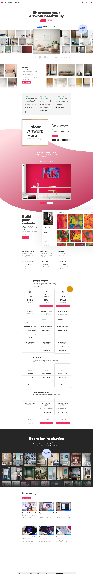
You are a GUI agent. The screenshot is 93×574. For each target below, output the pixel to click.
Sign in (83, 2)
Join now (87, 2)
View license (30, 343)
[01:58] (63, 534)
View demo (50, 20)
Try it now (43, 20)
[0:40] (63, 510)
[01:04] (46, 510)
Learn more (25, 237)
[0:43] (29, 510)
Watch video (25, 521)
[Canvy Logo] (2, 2)
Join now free (30, 306)
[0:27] (29, 534)
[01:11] (46, 534)
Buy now (46, 306)
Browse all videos (26, 498)
